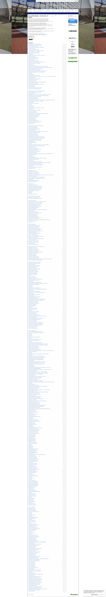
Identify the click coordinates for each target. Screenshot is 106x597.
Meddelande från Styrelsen (32, 470)
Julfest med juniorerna (31, 575)
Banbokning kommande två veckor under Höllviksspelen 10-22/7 (37, 201)
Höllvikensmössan (30, 179)
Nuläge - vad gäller (31, 293)
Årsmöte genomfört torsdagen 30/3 (33, 216)
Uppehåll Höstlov (30, 425)
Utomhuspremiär (30, 54)
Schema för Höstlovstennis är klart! (33, 461)
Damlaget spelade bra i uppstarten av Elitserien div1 (35, 578)
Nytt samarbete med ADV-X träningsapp (33, 226)
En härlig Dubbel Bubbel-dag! (32, 472)
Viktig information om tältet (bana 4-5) (33, 244)
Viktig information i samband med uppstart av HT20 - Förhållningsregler (38, 386)
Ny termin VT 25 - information (32, 111)
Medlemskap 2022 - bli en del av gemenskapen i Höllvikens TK (36, 292)
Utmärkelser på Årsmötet (31, 518)
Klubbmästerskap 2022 (31, 243)
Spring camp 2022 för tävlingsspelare (33, 271)
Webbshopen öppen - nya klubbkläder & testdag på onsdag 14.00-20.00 (38, 66)
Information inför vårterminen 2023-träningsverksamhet (35, 238)
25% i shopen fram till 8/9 (31, 130)
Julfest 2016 (29, 531)
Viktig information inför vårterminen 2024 (33, 172)
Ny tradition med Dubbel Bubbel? (32, 482)
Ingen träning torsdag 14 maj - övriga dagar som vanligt (35, 50)
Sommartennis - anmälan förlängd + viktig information (35, 324)
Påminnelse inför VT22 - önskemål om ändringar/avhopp (36, 300)
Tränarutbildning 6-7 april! (31, 453)
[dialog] (94, 592)
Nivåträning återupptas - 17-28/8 (32, 390)
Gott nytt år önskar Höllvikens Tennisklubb (33, 291)
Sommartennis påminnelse (32, 48)
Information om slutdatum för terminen (33, 257)
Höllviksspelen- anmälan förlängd (33, 253)
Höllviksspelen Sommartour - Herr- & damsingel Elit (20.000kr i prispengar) (38, 95)
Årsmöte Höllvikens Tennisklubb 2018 (33, 483)
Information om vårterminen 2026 (32, 79)
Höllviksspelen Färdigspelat (32, 509)
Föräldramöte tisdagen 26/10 (32, 304)
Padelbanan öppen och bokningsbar (33, 58)
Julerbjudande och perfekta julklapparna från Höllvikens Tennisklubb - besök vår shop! (40, 369)
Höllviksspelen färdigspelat (32, 200)
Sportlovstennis (30, 73)
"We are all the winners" (31, 478)
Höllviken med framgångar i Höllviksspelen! (34, 556)
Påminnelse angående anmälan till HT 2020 (34, 403)
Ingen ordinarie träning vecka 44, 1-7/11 (33, 303)
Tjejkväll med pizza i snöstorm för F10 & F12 (34, 577)
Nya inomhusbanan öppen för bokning (33, 49)
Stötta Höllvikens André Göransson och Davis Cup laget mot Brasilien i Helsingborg (39, 162)
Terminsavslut (30, 473)
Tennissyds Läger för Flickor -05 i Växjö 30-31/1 (34, 569)
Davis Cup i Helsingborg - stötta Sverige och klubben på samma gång (37, 283)
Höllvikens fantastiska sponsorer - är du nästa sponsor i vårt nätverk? (37, 209)
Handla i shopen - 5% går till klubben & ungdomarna (35, 586)
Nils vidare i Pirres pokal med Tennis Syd (33, 549)
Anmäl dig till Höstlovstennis (32, 546)
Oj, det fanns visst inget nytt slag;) (32, 215)
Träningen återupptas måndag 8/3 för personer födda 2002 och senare (38, 343)
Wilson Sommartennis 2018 (32, 480)
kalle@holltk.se (44, 34)
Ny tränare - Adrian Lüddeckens (32, 234)
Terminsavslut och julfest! (31, 423)
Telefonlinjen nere (30, 462)
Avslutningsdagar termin (31, 141)
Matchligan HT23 (30, 191)
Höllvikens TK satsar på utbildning (32, 126)
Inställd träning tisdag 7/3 (31, 224)
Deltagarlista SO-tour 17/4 (31, 441)
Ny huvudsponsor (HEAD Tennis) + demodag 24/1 (35, 167)
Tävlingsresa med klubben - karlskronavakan (34, 233)
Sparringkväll (30, 497)
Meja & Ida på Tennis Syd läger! (32, 456)
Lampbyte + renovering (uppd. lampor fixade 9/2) (35, 228)
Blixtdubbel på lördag (31, 508)
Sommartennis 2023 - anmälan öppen (33, 218)
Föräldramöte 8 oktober (31, 384)
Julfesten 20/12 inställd (31, 295)
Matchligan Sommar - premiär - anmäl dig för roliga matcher (36, 55)
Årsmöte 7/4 (30, 104)
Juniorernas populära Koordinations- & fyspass (34, 587)
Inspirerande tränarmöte (31, 276)
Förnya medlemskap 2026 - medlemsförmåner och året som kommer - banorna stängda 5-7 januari (42, 76)
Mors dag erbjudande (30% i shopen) (33, 46)
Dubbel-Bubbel (30, 516)
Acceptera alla (101, 594)
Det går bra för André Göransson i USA (33, 545)
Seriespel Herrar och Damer (32, 494)
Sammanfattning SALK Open (32, 451)
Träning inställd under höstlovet (32, 464)
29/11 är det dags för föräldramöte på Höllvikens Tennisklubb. (36, 178)
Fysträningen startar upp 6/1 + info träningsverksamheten (36, 359)
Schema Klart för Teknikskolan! (32, 399)
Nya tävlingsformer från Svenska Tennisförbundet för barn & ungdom (37, 588)
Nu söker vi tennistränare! (31, 566)
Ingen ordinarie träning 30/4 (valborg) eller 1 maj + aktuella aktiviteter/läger (38, 144)
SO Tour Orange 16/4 (31, 106)
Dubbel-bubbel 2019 (31, 437)
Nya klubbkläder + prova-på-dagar (33, 237)
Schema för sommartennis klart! (32, 471)
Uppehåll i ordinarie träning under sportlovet (34, 69)
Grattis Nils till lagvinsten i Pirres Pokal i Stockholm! (35, 544)
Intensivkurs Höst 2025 (31, 85)
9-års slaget (30, 444)
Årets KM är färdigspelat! (31, 493)
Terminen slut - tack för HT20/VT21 (32, 320)
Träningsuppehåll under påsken (32, 152)
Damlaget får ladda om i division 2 (33, 537)
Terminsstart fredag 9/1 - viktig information (34, 75)
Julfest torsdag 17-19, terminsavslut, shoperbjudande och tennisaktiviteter (38, 113)
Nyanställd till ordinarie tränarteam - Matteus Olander (35, 68)
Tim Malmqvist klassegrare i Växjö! (33, 460)
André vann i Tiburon (31, 500)
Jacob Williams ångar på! (31, 435)
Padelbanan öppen (31, 102)
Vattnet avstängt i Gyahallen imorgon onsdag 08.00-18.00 (36, 246)
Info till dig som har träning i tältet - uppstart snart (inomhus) (36, 145)
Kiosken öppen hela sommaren (32, 133)
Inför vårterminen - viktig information (33, 116)
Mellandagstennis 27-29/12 (32, 170)
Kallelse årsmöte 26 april (31, 59)
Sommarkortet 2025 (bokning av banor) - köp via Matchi (36, 101)
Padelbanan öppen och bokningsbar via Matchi (34, 149)
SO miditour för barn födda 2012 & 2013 (33, 348)
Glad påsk (29, 338)
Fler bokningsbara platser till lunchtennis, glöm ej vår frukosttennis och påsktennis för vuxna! (40, 153)
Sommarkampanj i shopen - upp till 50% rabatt (34, 96)
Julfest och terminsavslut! (31, 455)
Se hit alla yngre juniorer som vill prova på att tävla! (35, 548)
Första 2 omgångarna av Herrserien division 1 (34, 583)
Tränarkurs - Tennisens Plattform (32, 443)
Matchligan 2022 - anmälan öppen (33, 248)
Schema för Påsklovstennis (32, 521)
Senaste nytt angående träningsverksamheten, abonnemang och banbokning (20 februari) (40, 350)
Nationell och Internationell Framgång (33, 481)
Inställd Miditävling (30, 413)
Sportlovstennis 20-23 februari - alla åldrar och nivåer (35, 230)
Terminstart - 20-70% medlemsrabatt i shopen (34, 88)
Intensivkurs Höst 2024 (31, 123)
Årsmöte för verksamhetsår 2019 (32, 414)
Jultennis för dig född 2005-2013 (32, 370)
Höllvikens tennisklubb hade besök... (33, 517)
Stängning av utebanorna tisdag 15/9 (33, 385)
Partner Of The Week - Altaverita (32, 328)
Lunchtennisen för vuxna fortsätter (32, 272)
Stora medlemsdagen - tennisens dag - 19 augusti (38, 16)
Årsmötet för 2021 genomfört (32, 267)
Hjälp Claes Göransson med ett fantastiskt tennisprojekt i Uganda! (37, 541)
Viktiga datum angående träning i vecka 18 (34, 407)
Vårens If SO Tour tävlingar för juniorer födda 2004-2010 (35, 574)
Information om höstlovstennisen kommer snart (34, 188)
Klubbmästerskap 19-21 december (33, 171)
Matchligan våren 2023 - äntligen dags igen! (34, 229)
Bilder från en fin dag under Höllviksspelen (34, 559)
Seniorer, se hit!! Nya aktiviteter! (32, 277)
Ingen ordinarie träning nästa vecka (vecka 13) (34, 339)
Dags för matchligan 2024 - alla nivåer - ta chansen (35, 161)
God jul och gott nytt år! (31, 360)
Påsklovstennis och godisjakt (32, 220)
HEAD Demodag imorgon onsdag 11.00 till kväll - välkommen (36, 107)
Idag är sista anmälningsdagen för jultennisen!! (34, 368)
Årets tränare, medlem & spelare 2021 (33, 266)
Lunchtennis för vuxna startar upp (32, 309)
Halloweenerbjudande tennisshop (33, 120)
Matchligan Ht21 (30, 310)
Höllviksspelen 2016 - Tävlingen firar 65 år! (34, 560)
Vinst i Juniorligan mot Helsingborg (33, 567)
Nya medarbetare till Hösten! (32, 510)
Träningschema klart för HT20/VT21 (33, 388)
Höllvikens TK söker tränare (32, 93)
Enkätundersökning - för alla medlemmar (34, 284)
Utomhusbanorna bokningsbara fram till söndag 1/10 (35, 187)
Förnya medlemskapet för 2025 (32, 112)
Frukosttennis (30, 192)
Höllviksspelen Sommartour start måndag (34, 132)
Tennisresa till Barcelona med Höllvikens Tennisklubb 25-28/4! (36, 454)
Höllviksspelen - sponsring (31, 254)
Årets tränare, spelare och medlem (33, 412)
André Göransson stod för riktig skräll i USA (34, 584)
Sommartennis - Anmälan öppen (32, 274)
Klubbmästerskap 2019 (31, 422)
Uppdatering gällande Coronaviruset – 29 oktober (35, 377)
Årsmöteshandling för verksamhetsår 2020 (34, 337)
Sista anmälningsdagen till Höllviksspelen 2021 (34, 319)
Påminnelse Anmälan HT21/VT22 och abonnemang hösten (36, 318)
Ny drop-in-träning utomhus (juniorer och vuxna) (34, 206)
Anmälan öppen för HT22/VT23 (32, 255)
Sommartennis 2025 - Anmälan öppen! (33, 103)
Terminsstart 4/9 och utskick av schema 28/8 (34, 196)
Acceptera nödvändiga (94, 594)
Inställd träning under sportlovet (32, 450)
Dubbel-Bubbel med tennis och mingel (33, 511)
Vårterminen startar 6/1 (31, 530)
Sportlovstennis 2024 (31, 160)
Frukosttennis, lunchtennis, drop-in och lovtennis (34, 189)
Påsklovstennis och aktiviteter (32, 154)
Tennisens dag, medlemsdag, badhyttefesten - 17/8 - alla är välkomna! (37, 131)
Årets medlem (30, 333)
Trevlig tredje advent (31, 365)
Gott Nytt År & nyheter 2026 (31, 77)
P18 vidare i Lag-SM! (31, 489)
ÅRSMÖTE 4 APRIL (30, 445)
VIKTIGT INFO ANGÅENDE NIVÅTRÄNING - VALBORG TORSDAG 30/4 (36, 405)
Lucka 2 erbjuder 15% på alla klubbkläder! (33, 115)
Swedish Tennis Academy (31, 501)
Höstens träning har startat (31, 554)
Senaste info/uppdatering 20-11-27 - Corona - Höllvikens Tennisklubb (37, 371)
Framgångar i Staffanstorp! (32, 436)
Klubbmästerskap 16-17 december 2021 (33, 302)
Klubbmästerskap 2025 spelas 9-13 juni (33, 98)
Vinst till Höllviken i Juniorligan (32, 539)
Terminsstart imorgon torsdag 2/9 (32, 312)
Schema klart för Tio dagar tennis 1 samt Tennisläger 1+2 (35, 398)
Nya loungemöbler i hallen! (32, 573)
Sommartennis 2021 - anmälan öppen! (33, 340)
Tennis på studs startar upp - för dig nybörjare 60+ (35, 87)
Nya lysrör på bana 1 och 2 (31, 375)
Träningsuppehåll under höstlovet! (33, 379)
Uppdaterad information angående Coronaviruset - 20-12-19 (36, 362)
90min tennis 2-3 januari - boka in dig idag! (34, 114)
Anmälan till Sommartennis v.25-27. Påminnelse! (34, 140)
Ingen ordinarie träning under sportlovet (33, 227)
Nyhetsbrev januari (30, 290)
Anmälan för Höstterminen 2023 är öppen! (34, 205)
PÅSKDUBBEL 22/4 (30, 446)
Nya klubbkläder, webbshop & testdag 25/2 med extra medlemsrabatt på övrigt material (40, 67)
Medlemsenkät (30, 519)
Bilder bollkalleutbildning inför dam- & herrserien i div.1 (35, 582)
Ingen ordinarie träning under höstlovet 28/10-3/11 (35, 121)
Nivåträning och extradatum (32, 409)
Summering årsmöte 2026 (31, 56)
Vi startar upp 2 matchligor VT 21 (32, 351)
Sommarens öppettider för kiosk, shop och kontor (35, 92)
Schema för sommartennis (32, 434)
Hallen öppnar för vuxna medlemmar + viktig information (36, 322)
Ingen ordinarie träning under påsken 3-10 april (34, 217)
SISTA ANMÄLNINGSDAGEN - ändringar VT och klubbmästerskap (36, 299)
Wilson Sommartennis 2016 (32, 564)
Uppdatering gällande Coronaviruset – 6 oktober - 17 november (37, 376)
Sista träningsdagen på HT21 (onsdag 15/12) (34, 296)
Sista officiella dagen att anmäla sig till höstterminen (35, 198)
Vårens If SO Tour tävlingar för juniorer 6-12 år (34, 528)
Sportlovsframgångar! (31, 568)
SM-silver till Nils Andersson (32, 555)
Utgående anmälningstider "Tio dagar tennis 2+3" (35, 396)
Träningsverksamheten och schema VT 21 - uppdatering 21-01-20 (37, 357)
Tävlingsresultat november (32, 538)
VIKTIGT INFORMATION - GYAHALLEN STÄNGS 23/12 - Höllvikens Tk (36, 361)
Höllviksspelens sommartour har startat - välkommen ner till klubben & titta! (38, 558)
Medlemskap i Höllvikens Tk (32, 305)
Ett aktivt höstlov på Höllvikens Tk (32, 181)
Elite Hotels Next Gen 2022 (31, 264)
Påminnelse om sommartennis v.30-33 (33, 433)
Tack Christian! (30, 512)
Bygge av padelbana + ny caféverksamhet (34, 397)
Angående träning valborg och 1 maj (33, 57)
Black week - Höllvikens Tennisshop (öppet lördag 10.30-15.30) (36, 177)
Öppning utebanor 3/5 (31, 210)
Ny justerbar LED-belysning (31, 65)
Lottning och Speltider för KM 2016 (32, 535)
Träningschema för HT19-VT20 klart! (33, 428)
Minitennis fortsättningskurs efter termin (33, 207)
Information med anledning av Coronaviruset (34, 416)
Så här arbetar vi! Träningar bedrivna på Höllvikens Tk (35, 380)
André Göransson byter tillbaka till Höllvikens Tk (34, 262)
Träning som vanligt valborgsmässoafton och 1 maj (35, 331)
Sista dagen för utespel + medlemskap (33, 311)
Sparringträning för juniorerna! (32, 424)
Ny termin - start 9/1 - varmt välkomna (33, 235)
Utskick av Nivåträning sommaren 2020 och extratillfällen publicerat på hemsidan (39, 408)
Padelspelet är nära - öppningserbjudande (34, 394)
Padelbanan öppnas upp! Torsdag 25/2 (33, 347)
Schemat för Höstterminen (31, 507)
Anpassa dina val (86, 594)
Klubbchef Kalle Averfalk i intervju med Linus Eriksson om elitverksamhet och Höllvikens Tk (40, 258)
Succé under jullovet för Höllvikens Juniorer (34, 491)
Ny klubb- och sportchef (31, 415)
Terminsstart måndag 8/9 (31, 86)
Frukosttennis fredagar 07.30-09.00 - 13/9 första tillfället (35, 125)
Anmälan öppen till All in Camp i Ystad (33, 159)
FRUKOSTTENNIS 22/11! (31, 426)
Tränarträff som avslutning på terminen (33, 256)
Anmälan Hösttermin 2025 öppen (32, 97)
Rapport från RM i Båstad (31, 565)
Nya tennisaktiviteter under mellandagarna (34, 294)
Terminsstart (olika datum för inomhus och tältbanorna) (35, 164)
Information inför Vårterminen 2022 (33, 301)
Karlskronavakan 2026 (31, 74)
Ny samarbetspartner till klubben (32, 529)
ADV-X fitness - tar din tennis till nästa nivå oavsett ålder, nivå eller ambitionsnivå (39, 219)
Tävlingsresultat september (32, 547)
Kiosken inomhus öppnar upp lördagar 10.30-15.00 (35, 186)
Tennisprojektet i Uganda (31, 526)
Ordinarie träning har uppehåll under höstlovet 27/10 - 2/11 (36, 84)
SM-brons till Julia (30, 502)
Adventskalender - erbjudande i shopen (33, 173)
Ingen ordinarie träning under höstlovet (33, 180)
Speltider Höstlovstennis (31, 498)
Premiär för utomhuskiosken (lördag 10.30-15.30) (34, 139)
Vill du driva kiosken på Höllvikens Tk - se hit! (34, 225)
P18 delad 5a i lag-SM (31, 488)
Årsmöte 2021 (30, 341)
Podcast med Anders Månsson (32, 239)
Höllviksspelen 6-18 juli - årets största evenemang (35, 45)
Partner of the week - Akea (32, 330)
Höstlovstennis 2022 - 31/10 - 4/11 (32, 247)
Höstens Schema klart (31, 465)
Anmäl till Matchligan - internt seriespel (33, 190)
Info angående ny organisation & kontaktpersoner (35, 427)
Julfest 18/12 (29, 492)
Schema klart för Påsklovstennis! (32, 442)
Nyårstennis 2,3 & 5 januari (31, 168)
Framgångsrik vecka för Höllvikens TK (33, 484)
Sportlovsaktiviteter (31, 281)
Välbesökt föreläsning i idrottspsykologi (33, 536)
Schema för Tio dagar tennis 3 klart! (33, 431)
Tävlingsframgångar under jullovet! (33, 452)
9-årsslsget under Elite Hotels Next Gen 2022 (34, 263)
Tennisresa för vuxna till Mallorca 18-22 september (35, 163)
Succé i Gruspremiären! (31, 563)
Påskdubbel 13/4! (30, 417)
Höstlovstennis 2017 (30, 499)
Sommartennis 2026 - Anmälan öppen (33, 60)
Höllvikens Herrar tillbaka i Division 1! (33, 540)
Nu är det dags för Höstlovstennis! (32, 463)
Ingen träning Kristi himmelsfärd (32, 142)
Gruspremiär (30, 143)
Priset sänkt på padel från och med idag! (33, 387)
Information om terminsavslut (32, 321)
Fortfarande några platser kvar (32, 490)
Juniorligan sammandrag (31, 503)
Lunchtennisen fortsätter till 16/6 (32, 208)
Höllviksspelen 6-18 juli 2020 (32, 395)
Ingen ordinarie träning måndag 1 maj (33, 211)
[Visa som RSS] (55, 15)
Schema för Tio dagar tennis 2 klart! (33, 432)
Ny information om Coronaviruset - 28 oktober (34, 378)
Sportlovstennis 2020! (31, 418)
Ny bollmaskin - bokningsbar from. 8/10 (33, 122)
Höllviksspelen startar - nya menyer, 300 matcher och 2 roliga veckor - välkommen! (39, 94)
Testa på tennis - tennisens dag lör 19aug (33, 197)
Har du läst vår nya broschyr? (32, 550)
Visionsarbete (30, 352)
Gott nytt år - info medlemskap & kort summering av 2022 (36, 236)
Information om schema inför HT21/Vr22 (33, 314)
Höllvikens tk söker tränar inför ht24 (33, 134)
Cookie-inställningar (31, 594)
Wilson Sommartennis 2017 (31, 520)
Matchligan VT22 (30, 286)
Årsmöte (29, 275)
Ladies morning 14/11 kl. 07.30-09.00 (33, 83)
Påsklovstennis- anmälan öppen (32, 273)
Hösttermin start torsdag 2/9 (32, 313)
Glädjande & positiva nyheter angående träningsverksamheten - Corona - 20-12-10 (39, 367)
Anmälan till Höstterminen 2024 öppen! (33, 135)
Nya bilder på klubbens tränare (32, 585)
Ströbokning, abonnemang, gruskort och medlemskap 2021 (36, 332)
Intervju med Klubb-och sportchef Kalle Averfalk (34, 282)
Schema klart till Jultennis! (31, 366)
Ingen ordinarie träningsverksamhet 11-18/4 (34, 265)
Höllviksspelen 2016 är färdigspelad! (33, 557)
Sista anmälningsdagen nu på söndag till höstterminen (35, 252)
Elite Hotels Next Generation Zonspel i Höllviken (34, 349)
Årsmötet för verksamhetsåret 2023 (33, 150)
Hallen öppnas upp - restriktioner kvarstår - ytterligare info (36, 356)
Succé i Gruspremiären (31, 474)
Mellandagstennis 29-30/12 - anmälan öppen (34, 78)
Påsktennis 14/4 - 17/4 (31, 105)
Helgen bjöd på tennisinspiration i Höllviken (34, 404)
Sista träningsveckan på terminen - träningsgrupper (35, 323)
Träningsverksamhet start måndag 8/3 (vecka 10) (35, 342)
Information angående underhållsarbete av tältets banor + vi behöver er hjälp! (38, 389)
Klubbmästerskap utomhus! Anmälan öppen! (34, 151)
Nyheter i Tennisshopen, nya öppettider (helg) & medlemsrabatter (37, 158)
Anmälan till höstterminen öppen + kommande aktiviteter (36, 47)
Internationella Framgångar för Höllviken (33, 469)
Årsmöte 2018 (30, 479)
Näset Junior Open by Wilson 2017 (32, 527)
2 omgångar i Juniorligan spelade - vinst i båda (34, 576)
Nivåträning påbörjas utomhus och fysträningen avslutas (36, 406)
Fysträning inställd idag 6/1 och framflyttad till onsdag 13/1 (36, 358)
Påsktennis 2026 (30, 64)
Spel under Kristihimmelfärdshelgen (33, 475)
